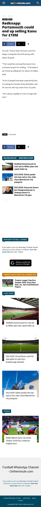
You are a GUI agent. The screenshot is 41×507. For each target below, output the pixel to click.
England (10, 16)
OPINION (6, 411)
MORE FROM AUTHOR (26, 158)
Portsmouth (12, 134)
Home (4, 16)
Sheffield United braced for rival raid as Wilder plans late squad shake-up (26, 166)
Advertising (26, 498)
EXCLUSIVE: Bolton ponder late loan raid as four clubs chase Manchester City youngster (20, 396)
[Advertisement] (20, 10)
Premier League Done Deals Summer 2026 (19, 275)
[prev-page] (3, 200)
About (34, 498)
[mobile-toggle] (3, 3)
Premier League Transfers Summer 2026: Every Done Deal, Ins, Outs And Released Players (26, 283)
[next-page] (7, 200)
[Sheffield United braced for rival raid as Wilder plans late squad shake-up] (7, 166)
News (10, 19)
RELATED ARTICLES (9, 158)
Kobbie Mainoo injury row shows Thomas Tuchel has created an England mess (18, 441)
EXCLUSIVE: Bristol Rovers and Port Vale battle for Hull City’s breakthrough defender (20, 359)
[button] (38, 3)
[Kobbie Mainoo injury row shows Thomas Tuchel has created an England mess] (20, 429)
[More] (28, 44)
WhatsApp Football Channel (15, 240)
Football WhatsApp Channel (12, 498)
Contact (20, 500)
